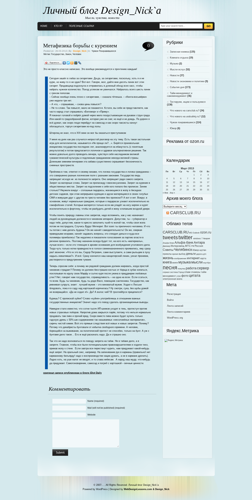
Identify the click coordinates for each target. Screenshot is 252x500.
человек (77, 54)
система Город (177, 272)
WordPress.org (175, 317)
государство (57, 54)
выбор (182, 254)
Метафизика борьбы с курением (80, 45)
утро (179, 276)
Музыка (174, 63)
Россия (199, 246)
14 (188, 182)
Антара (199, 242)
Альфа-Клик (168, 243)
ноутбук (206, 263)
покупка (181, 268)
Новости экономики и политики (187, 81)
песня (170, 267)
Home (43, 26)
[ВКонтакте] (64, 62)
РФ (192, 246)
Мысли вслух (177, 69)
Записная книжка (179, 51)
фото (184, 275)
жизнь (168, 258)
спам (187, 272)
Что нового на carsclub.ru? (184, 110)
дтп (204, 254)
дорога (199, 254)
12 (174, 182)
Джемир (166, 246)
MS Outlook (194, 233)
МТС (188, 246)
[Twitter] (68, 62)
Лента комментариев (178, 311)
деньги (191, 253)
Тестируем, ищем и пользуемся (188, 101)
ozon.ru (205, 232)
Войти (170, 300)
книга (167, 262)
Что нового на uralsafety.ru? (185, 116)
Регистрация (174, 294)
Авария (206, 238)
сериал (166, 272)
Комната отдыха (179, 57)
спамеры (195, 272)
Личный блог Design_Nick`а (102, 9)
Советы (168, 250)
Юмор (173, 128)
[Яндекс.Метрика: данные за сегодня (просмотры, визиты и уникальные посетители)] (174, 340)
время (175, 254)
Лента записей (175, 305)
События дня (177, 87)
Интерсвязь (177, 246)
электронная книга (172, 279)
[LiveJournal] (80, 62)
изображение (180, 258)
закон (68, 54)
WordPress (102, 489)
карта (203, 258)
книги (175, 262)
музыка (184, 262)
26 (174, 189)
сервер (203, 268)
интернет (193, 258)
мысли (197, 262)
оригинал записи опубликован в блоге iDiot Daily (72, 372)
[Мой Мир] (76, 62)
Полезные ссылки (81, 26)
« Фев (165, 193)
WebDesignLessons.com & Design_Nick (146, 489)
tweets (170, 237)
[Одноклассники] (72, 62)
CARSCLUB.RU (185, 212)
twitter (185, 237)
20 (181, 186)
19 (174, 186)
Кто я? (58, 26)
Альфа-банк (184, 242)
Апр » (172, 193)
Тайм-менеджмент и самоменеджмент (179, 94)
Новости (174, 75)
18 (167, 186)
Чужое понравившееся (104, 51)
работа (191, 268)
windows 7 (198, 238)
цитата (194, 275)
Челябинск (183, 249)
